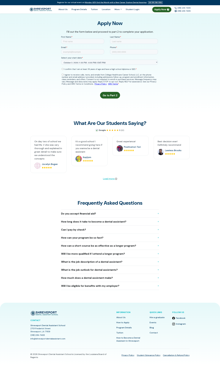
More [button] (117, 9)
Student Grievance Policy (148, 355)
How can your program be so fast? (82, 237)
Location (106, 9)
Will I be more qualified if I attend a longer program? (93, 253)
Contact (154, 332)
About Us (62, 9)
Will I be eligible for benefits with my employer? (90, 286)
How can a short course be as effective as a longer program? (98, 245)
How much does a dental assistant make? (87, 277)
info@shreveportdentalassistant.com (47, 338)
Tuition (94, 9)
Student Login (133, 9)
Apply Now (160, 9)
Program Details (79, 9)
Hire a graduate (157, 317)
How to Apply (122, 322)
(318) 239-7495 (184, 8)
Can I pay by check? (73, 229)
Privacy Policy (128, 355)
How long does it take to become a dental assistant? (93, 221)
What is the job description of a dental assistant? (91, 261)
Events (153, 322)
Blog (152, 327)
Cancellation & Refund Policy (176, 355)
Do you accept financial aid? (78, 213)
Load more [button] (109, 178)
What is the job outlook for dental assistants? (89, 269)
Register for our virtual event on (102, 2)
